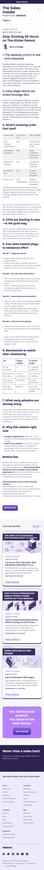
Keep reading (22, 558)
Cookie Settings (10, 866)
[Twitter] (8, 854)
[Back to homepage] (8, 847)
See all (36, 526)
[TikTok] (27, 854)
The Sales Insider (11, 10)
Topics (6, 20)
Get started (22, 731)
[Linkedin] (13, 854)
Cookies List (31, 863)
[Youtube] (22, 854)
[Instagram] (18, 854)
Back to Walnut (22, 2)
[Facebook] (3, 854)
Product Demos (10, 29)
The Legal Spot (8, 863)
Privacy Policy (20, 863)
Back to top (10, 507)
